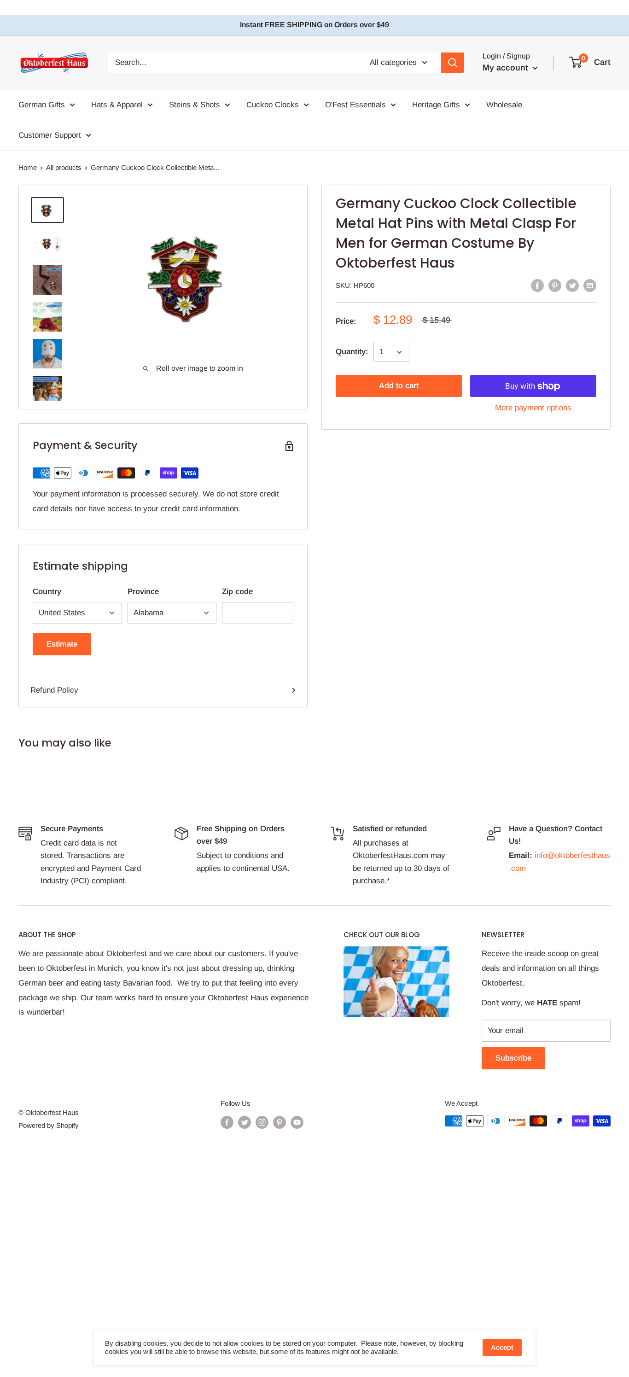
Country (47, 591)
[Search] (452, 63)
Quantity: (352, 352)
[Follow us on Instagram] (262, 1122)
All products (64, 167)
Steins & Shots (194, 104)
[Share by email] (589, 285)
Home (27, 167)
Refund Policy (54, 690)
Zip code (237, 591)
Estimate (62, 644)
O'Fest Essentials (355, 104)
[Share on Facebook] (537, 285)
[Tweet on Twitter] (572, 285)
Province (143, 591)
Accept (502, 1347)
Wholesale (504, 104)
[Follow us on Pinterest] (279, 1122)
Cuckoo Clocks (272, 104)
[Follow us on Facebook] (227, 1122)
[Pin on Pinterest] (554, 285)
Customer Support (49, 134)
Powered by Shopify (48, 1125)
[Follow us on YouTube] (297, 1122)
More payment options (533, 408)
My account (506, 67)
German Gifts (41, 104)
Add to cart (399, 386)
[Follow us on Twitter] (244, 1122)
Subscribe (513, 1058)
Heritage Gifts (436, 104)
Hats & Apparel (117, 104)
